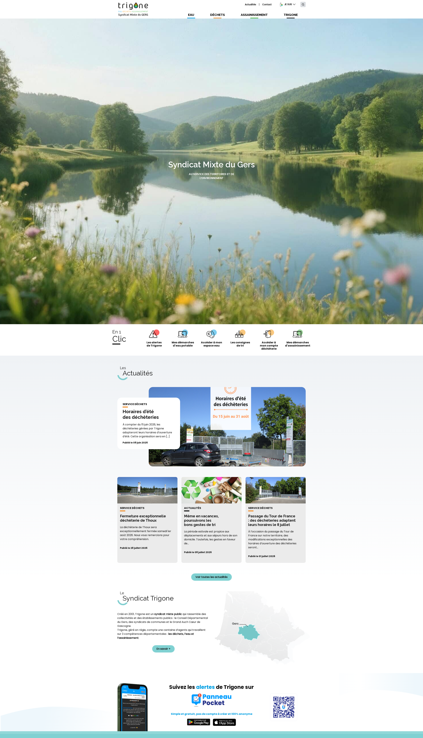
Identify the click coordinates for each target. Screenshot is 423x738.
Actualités (250, 4)
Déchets (217, 15)
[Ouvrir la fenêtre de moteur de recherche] (303, 4)
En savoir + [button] (163, 649)
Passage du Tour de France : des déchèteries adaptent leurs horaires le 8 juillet (272, 520)
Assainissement (254, 15)
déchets (178, 634)
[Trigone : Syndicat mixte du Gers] (133, 9)
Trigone (291, 15)
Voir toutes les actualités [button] (211, 577)
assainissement (129, 638)
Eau (191, 15)
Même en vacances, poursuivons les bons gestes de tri (201, 520)
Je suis (288, 4)
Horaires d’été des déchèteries (141, 414)
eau (188, 634)
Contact (267, 4)
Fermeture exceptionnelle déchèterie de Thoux (143, 518)
